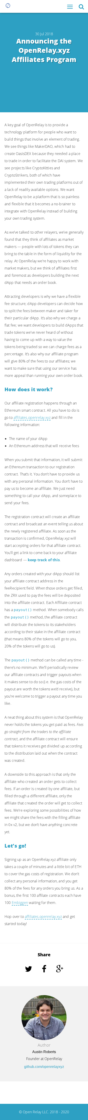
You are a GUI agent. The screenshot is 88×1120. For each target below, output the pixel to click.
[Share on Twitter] (29, 975)
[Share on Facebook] (44, 975)
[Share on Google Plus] (59, 975)
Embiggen (20, 902)
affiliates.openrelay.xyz (32, 417)
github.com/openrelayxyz (44, 1067)
